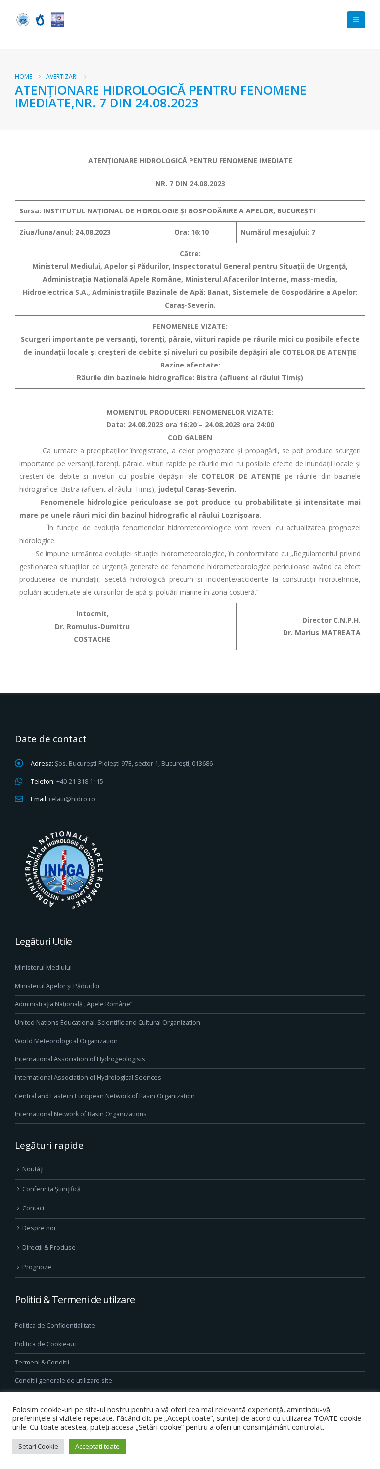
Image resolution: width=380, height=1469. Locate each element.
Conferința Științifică (51, 1189)
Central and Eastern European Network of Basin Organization (105, 1096)
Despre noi (38, 1228)
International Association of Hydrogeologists (80, 1059)
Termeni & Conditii (42, 1362)
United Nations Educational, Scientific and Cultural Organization (107, 1022)
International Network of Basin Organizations (81, 1114)
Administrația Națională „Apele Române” (73, 1004)
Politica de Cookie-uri (46, 1344)
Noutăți (33, 1169)
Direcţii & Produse (49, 1247)
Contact (33, 1208)
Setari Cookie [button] (38, 1446)
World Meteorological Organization (66, 1041)
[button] (356, 19)
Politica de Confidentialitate (55, 1325)
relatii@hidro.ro (72, 799)
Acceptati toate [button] (97, 1446)
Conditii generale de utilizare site (63, 1380)
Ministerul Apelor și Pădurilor (57, 986)
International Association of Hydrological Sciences (88, 1077)
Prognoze (36, 1267)
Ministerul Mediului (43, 967)
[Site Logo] (39, 19)
